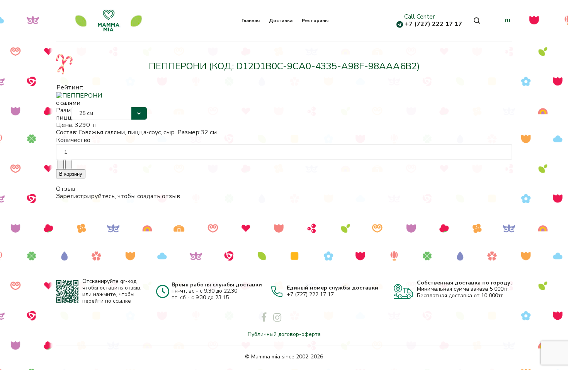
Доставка (281, 20)
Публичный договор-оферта (284, 334)
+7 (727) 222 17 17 (433, 24)
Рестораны (315, 20)
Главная (250, 20)
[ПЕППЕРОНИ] (79, 95)
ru (507, 20)
